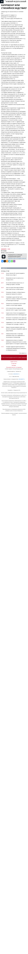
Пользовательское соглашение (14, 367)
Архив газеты (14, 361)
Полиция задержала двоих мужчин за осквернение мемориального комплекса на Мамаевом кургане (16, 348)
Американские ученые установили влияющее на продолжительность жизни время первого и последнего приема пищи (16, 341)
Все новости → (23, 353)
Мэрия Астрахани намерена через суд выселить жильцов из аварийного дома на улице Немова (16, 329)
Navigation (2, 1)
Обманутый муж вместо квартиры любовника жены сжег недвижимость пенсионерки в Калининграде (15, 335)
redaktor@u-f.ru (16, 374)
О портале (13, 363)
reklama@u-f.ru (21, 379)
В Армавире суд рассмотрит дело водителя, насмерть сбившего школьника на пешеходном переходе (16, 298)
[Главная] (16, 1)
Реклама (14, 365)
